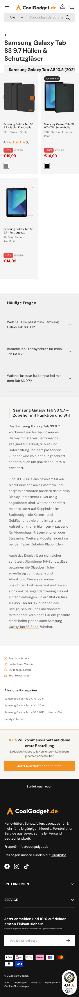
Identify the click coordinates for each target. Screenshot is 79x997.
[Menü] (7, 6)
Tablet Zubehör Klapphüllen (42, 544)
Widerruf (36, 982)
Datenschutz (52, 982)
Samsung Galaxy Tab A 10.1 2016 (24, 698)
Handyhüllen (55, 712)
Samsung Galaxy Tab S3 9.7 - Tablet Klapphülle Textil (18, 127)
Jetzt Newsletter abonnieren (39, 766)
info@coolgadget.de (33, 846)
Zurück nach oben (39, 786)
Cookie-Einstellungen (16, 986)
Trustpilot (58, 855)
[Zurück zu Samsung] (7, 34)
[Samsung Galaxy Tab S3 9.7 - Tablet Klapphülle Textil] (19, 97)
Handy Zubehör (14, 719)
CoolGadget (21, 975)
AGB (6, 982)
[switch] (69, 990)
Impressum (20, 982)
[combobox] (39, 17)
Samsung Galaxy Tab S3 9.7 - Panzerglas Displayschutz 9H (18, 232)
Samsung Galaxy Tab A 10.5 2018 (24, 712)
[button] (72, 6)
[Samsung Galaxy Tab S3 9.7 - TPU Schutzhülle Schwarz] (59, 97)
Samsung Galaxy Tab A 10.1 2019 (24, 705)
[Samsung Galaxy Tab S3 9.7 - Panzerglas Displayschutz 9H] (19, 202)
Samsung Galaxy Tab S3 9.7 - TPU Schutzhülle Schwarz (59, 127)
